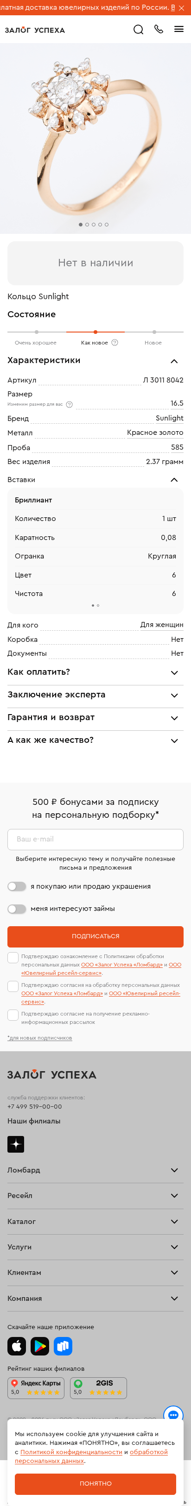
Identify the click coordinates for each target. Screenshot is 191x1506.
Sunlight (170, 418)
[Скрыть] (181, 8)
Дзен (15, 1144)
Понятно (96, 1484)
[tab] (93, 605)
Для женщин (162, 624)
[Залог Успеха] (35, 29)
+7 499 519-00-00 (34, 1107)
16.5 (177, 404)
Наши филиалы (34, 1121)
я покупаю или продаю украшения (91, 886)
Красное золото (155, 432)
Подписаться (96, 936)
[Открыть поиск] (138, 29)
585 (177, 447)
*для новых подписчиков (39, 1038)
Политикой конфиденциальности (71, 1452)
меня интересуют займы (73, 908)
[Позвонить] (158, 28)
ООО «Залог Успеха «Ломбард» (122, 964)
